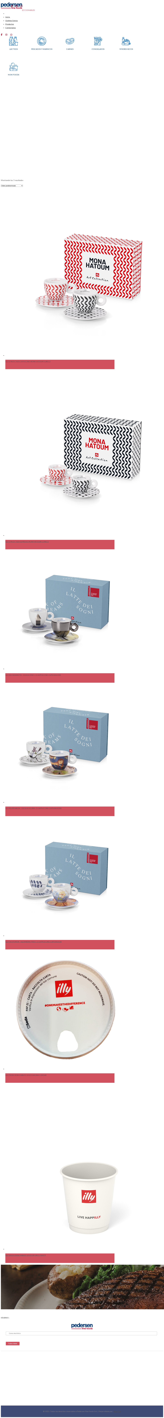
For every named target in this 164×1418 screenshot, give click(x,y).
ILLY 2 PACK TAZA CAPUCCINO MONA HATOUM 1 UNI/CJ (28, 361)
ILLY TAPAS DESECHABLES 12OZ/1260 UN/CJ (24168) (26, 1075)
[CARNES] (70, 45)
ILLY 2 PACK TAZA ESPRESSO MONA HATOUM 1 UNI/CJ (27, 542)
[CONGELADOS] (98, 45)
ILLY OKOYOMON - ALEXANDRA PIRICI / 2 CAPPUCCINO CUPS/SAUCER (33, 942)
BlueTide (117, 1411)
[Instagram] (7, 35)
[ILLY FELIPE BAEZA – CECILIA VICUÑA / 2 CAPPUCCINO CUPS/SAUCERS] (65, 802)
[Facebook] (3, 35)
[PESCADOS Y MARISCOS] (41, 45)
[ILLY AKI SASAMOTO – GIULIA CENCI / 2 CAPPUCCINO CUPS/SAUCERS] (65, 669)
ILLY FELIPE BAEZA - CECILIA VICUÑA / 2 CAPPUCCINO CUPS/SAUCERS (33, 808)
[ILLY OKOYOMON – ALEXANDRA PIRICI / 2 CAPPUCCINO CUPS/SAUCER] (65, 935)
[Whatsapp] (12, 35)
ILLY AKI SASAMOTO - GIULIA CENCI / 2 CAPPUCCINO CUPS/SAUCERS (33, 675)
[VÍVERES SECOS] (126, 45)
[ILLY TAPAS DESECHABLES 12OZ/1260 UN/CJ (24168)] (65, 1069)
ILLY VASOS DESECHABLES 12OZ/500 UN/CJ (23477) (25, 1255)
